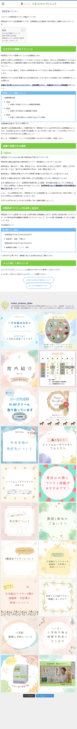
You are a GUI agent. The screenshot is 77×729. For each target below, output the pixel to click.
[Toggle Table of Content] (22, 30)
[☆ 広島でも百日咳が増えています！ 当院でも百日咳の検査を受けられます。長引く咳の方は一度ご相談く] (19, 521)
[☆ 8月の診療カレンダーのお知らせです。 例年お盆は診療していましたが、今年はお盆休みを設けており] (57, 368)
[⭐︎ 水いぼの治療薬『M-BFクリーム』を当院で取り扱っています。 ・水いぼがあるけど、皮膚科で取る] (19, 406)
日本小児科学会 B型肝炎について (39, 280)
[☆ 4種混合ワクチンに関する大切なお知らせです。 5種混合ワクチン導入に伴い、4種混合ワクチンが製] (19, 559)
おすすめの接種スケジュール (11, 33)
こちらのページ (19, 269)
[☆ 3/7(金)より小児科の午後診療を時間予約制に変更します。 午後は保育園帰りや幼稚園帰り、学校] (57, 635)
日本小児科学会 (6, 269)
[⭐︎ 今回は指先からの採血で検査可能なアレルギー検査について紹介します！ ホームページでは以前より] (19, 673)
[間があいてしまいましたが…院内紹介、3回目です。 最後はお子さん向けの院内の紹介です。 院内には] (19, 368)
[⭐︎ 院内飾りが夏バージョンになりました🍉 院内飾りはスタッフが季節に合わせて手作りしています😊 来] (57, 330)
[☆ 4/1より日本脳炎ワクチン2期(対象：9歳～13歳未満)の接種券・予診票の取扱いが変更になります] (19, 597)
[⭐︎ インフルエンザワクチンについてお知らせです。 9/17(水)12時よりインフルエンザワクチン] (19, 483)
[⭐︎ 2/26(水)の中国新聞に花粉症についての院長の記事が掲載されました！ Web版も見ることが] (57, 673)
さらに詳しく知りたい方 (10, 40)
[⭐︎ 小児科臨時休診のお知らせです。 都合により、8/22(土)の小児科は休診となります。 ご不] (19, 330)
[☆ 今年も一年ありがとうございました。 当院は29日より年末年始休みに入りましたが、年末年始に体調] (19, 444)
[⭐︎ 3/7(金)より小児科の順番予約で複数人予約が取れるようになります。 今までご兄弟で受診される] (19, 635)
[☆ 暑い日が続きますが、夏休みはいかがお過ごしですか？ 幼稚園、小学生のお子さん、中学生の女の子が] (57, 483)
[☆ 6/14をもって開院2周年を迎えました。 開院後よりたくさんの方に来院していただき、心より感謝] (57, 521)
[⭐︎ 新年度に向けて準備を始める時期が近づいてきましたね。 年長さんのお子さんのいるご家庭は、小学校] (57, 597)
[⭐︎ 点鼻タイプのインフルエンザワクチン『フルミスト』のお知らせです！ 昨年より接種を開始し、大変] (57, 444)
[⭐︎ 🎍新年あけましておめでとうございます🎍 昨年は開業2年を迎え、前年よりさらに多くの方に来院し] (57, 406)
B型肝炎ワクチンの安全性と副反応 (13, 38)
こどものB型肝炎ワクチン (39, 286)
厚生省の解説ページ (27, 274)
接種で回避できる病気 (9, 35)
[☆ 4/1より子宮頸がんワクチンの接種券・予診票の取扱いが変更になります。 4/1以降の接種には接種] (57, 559)
